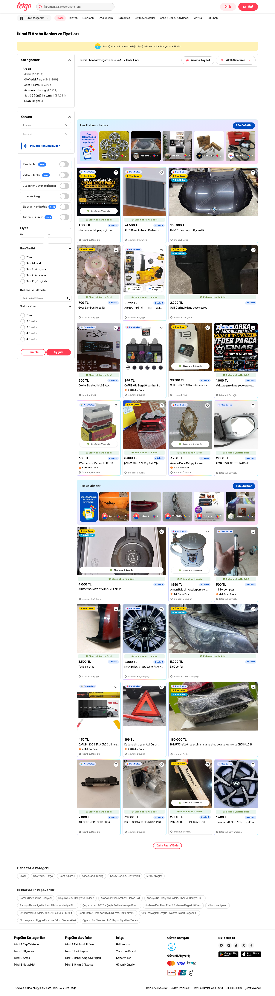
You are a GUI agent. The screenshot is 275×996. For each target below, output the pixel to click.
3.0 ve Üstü (33, 321)
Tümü (29, 257)
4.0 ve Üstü (33, 333)
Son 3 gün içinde (36, 269)
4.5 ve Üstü (33, 339)
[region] (167, 146)
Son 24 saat (33, 263)
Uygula (58, 352)
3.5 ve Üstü (33, 327)
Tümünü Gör (244, 125)
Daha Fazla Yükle (167, 845)
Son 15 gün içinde (36, 281)
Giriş (228, 6)
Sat (250, 6)
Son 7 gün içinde (36, 275)
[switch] (64, 164)
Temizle (33, 352)
